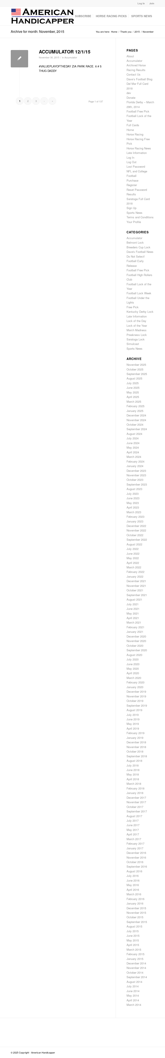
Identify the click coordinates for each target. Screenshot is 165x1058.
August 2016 (134, 871)
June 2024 (133, 443)
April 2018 (133, 779)
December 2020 (136, 636)
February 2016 (135, 899)
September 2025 (137, 374)
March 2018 (134, 784)
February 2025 (135, 406)
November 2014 (136, 968)
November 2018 (136, 747)
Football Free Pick (138, 111)
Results (131, 194)
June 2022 (133, 553)
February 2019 (135, 733)
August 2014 (134, 982)
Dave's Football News (140, 252)
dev (129, 93)
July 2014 (133, 986)
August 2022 (134, 544)
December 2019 (136, 691)
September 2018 (137, 756)
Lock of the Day (136, 321)
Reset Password (137, 190)
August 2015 (134, 926)
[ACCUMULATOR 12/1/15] (19, 58)
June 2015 (133, 936)
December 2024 (136, 415)
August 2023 (134, 489)
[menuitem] (141, 3)
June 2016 (133, 880)
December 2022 (136, 526)
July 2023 (133, 494)
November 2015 (136, 913)
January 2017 (135, 848)
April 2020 (133, 673)
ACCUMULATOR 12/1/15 (64, 51)
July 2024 (133, 438)
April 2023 (133, 507)
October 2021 (135, 590)
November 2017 (136, 802)
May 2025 (133, 392)
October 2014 (135, 972)
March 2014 (134, 1005)
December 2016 (136, 853)
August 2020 (134, 655)
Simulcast (133, 344)
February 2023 (135, 517)
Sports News (134, 213)
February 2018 (135, 788)
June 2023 (133, 498)
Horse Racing (135, 134)
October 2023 (135, 480)
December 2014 (136, 963)
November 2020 (136, 641)
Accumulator (70, 57)
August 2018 (134, 761)
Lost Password (136, 166)
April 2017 (133, 834)
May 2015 (133, 940)
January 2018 (135, 793)
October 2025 (135, 369)
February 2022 (135, 572)
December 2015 (136, 908)
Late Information (137, 153)
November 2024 (136, 420)
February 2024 (135, 461)
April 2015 (133, 945)
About (130, 56)
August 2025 (134, 378)
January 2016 (135, 903)
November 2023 (136, 475)
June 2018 (133, 770)
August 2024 (134, 434)
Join (151, 3)
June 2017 (133, 825)
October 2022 (135, 535)
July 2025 (133, 383)
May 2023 (133, 503)
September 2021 (137, 595)
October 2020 (135, 646)
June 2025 (133, 388)
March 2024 (134, 457)
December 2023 (136, 471)
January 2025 (135, 411)
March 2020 (134, 678)
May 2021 (133, 613)
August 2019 (134, 710)
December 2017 (136, 797)
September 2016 (137, 866)
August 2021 (134, 599)
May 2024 (133, 447)
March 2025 (134, 401)
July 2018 (133, 765)
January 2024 (135, 466)
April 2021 (133, 618)
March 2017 (134, 839)
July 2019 (133, 715)
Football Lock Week (139, 293)
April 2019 (133, 728)
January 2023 (135, 521)
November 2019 (136, 696)
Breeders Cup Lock (138, 247)
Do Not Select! (136, 256)
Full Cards (133, 125)
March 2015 (134, 949)
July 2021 (133, 604)
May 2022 (133, 558)
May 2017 (133, 830)
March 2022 (134, 567)
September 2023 (137, 484)
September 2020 (137, 650)
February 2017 (135, 843)
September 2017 (137, 811)
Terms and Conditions (140, 217)
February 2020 (135, 682)
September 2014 (137, 977)
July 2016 (133, 876)
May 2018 (133, 774)
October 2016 (135, 862)
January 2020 (135, 687)
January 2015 (135, 959)
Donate (131, 98)
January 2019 (135, 738)
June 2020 (133, 664)
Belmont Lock (135, 242)
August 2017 (134, 816)
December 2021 (136, 581)
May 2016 (133, 885)
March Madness (137, 330)
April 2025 (133, 397)
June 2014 (133, 991)
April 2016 (133, 890)
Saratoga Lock (136, 339)
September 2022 (137, 539)
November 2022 (136, 530)
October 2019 (135, 701)
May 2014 (133, 995)
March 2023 (134, 512)
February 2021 (135, 627)
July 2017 (133, 820)
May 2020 (133, 668)
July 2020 (133, 659)
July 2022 (133, 549)
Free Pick (133, 307)
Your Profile (134, 222)
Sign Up (131, 208)
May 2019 (133, 724)
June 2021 (133, 609)
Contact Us (134, 74)
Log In (141, 3)
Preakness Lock (137, 335)
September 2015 (137, 922)
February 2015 (135, 954)
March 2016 (134, 894)
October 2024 (135, 424)
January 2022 (135, 576)
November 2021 (136, 586)
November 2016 (136, 857)
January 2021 (135, 632)
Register (132, 185)
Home (130, 130)
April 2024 (133, 452)
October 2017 (135, 807)
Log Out (131, 162)
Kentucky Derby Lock (140, 312)
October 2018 (135, 751)
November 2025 (136, 365)
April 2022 (133, 563)
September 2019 (137, 705)
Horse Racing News (139, 148)
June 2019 (133, 719)
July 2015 (133, 931)
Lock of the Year (137, 325)
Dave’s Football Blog (139, 79)
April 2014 (133, 1000)
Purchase (132, 180)
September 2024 (137, 429)
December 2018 (136, 742)
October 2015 (135, 917)
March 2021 (134, 622)
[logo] (43, 16)
